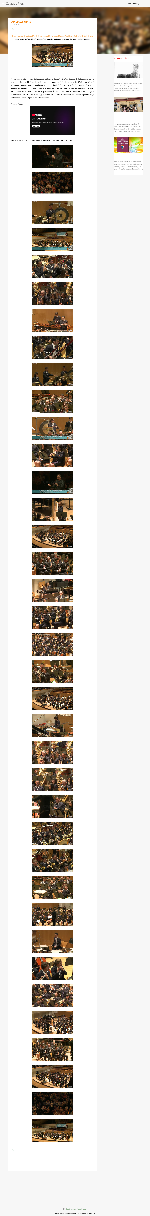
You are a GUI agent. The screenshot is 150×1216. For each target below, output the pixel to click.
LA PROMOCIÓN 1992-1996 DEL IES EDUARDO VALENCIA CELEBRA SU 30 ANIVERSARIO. (126, 117)
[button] (12, 29)
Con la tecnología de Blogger (76, 1209)
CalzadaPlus (15, 3)
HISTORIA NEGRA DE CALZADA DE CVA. (127, 79)
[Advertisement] (52, 1188)
